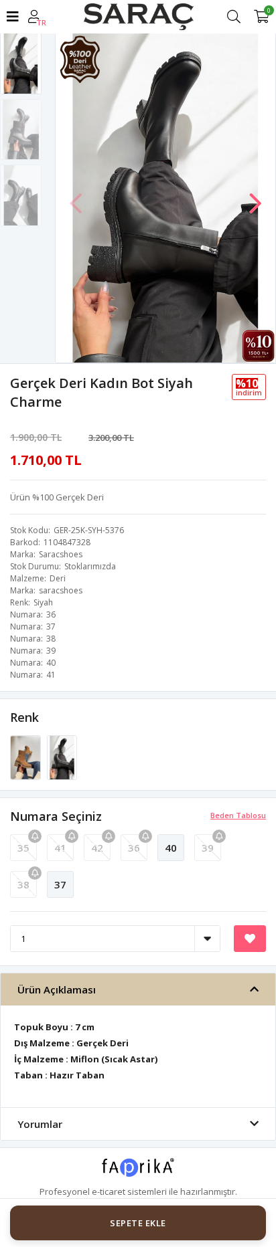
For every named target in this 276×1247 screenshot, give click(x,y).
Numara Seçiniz (56, 816)
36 (134, 847)
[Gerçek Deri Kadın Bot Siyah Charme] (62, 757)
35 (23, 847)
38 (23, 884)
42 (97, 847)
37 (60, 884)
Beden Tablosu (238, 815)
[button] (255, 196)
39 (208, 847)
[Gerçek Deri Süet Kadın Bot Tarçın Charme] (26, 757)
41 (60, 847)
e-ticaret (108, 1191)
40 (171, 847)
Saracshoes (60, 554)
